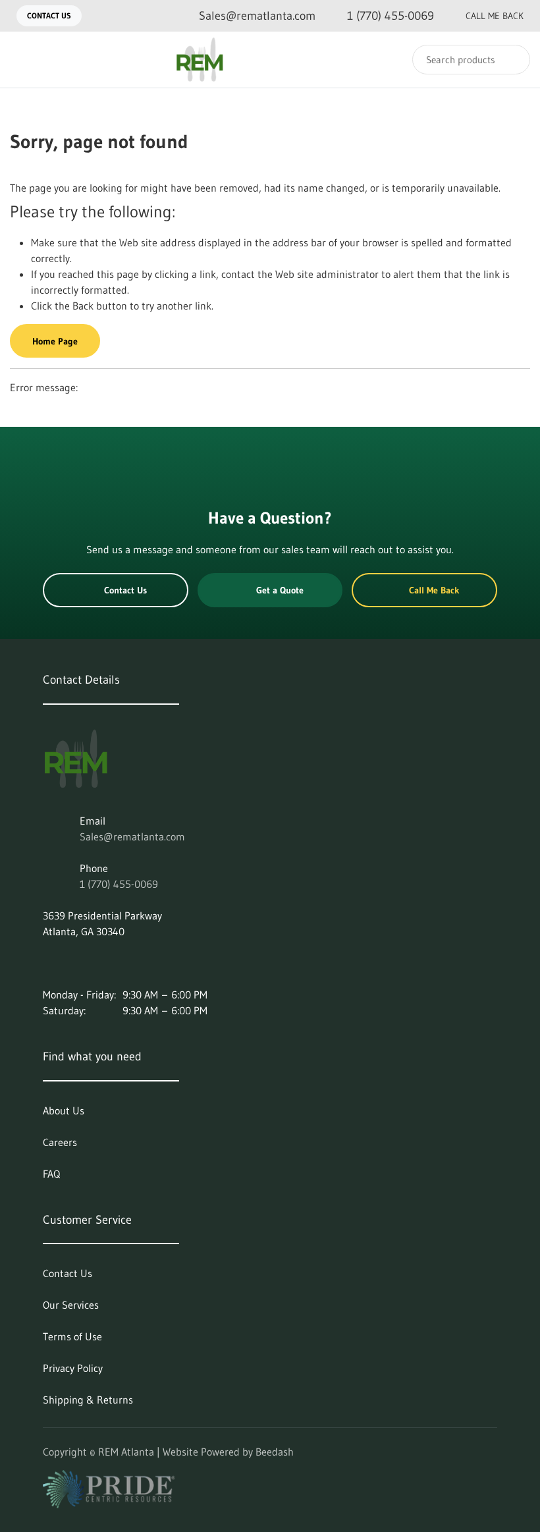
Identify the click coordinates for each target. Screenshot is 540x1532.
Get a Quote (280, 590)
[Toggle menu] (23, 59)
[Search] (511, 59)
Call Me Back (495, 16)
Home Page (55, 341)
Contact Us (49, 15)
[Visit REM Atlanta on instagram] (76, 963)
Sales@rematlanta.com (132, 836)
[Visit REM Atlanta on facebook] (104, 963)
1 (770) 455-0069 (119, 883)
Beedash (275, 1451)
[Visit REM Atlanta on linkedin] (49, 963)
